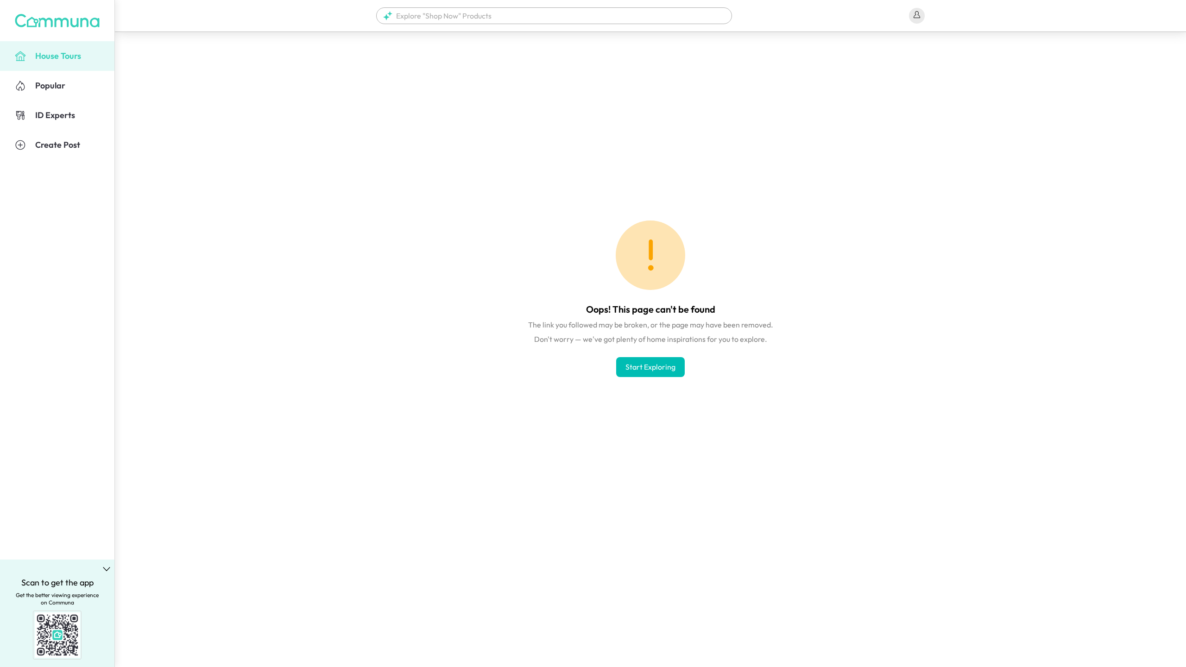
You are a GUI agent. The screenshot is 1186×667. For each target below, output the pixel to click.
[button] (554, 15)
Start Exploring (650, 366)
